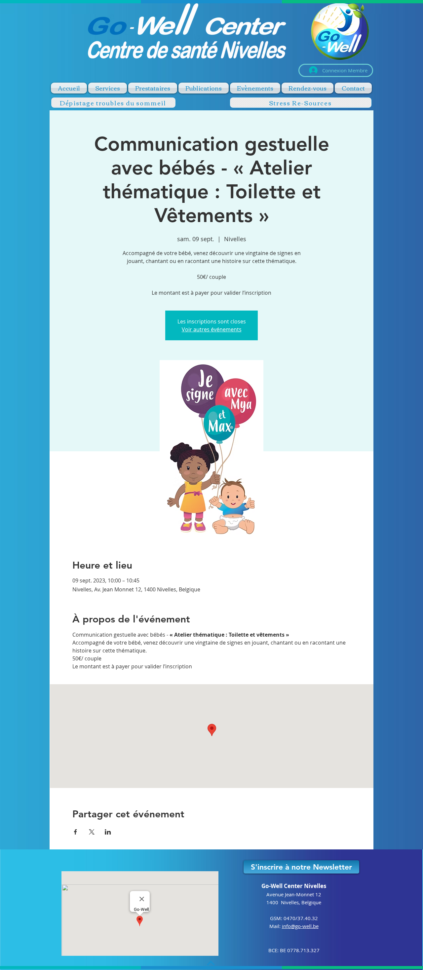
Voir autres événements (212, 329)
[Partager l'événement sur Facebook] (75, 832)
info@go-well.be (300, 926)
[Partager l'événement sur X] (92, 832)
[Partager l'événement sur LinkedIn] (108, 832)
